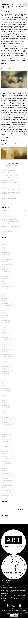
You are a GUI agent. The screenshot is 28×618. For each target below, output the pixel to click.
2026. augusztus (6, 240)
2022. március (5, 339)
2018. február (5, 388)
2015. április (5, 417)
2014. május (5, 439)
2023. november (6, 305)
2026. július (5, 242)
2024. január (5, 300)
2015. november (6, 410)
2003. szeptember (7, 487)
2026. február (5, 252)
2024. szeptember (7, 286)
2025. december (6, 257)
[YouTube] (20, 605)
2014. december (6, 424)
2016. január (5, 407)
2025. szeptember (7, 264)
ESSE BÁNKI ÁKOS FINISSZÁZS (10, 175)
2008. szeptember (7, 475)
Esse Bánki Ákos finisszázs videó (10, 168)
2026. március (5, 249)
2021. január (5, 373)
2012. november (6, 463)
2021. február (5, 371)
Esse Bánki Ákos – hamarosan (10, 182)
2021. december (6, 347)
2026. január (5, 254)
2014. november (6, 427)
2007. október (6, 478)
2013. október (6, 456)
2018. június (5, 385)
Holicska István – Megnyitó (9, 198)
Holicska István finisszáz (8, 185)
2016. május (5, 402)
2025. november (6, 259)
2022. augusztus (6, 330)
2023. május (5, 313)
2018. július (5, 383)
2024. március (5, 295)
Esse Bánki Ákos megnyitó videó (10, 172)
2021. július (5, 359)
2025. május (5, 271)
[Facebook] (7, 605)
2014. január (5, 449)
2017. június (5, 400)
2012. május (5, 468)
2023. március (5, 317)
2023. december (6, 303)
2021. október (6, 351)
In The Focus (5, 11)
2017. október (6, 395)
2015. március (5, 419)
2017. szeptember (7, 398)
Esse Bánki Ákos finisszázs (9, 170)
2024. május (5, 293)
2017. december (6, 390)
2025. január (5, 281)
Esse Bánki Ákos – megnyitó (9, 177)
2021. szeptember (7, 354)
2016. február (5, 405)
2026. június (5, 244)
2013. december (6, 451)
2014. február (5, 446)
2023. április (5, 315)
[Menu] (25, 4)
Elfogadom (14, 615)
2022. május (5, 334)
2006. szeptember (7, 483)
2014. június (5, 436)
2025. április (5, 274)
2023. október (6, 308)
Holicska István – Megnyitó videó (11, 196)
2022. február (5, 342)
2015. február (5, 422)
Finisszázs (5, 187)
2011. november (6, 470)
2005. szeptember (7, 485)
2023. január (5, 322)
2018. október (6, 381)
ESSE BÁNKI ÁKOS (7, 180)
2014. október (6, 429)
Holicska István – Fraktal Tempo (10, 201)
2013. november (6, 453)
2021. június (5, 361)
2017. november (6, 393)
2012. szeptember (7, 466)
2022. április (5, 337)
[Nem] (26, 612)
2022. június (5, 332)
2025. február (5, 278)
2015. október (6, 412)
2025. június (5, 269)
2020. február (5, 376)
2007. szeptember (7, 480)
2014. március (5, 444)
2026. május (5, 247)
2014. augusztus (6, 434)
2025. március (5, 276)
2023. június (5, 310)
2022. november (6, 325)
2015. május (5, 415)
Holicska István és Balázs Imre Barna (12, 189)
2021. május (5, 364)
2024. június (5, 291)
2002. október (6, 492)
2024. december (6, 283)
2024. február (5, 298)
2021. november (6, 349)
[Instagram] (14, 605)
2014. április (5, 441)
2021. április (5, 366)
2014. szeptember (7, 432)
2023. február (5, 320)
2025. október (6, 261)
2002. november (6, 490)
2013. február (5, 461)
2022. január (5, 344)
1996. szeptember (7, 495)
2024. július (5, 288)
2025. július (5, 266)
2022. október (6, 327)
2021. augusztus (6, 356)
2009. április (5, 473)
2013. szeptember (7, 458)
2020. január (5, 378)
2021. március (5, 368)
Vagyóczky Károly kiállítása (9, 165)
